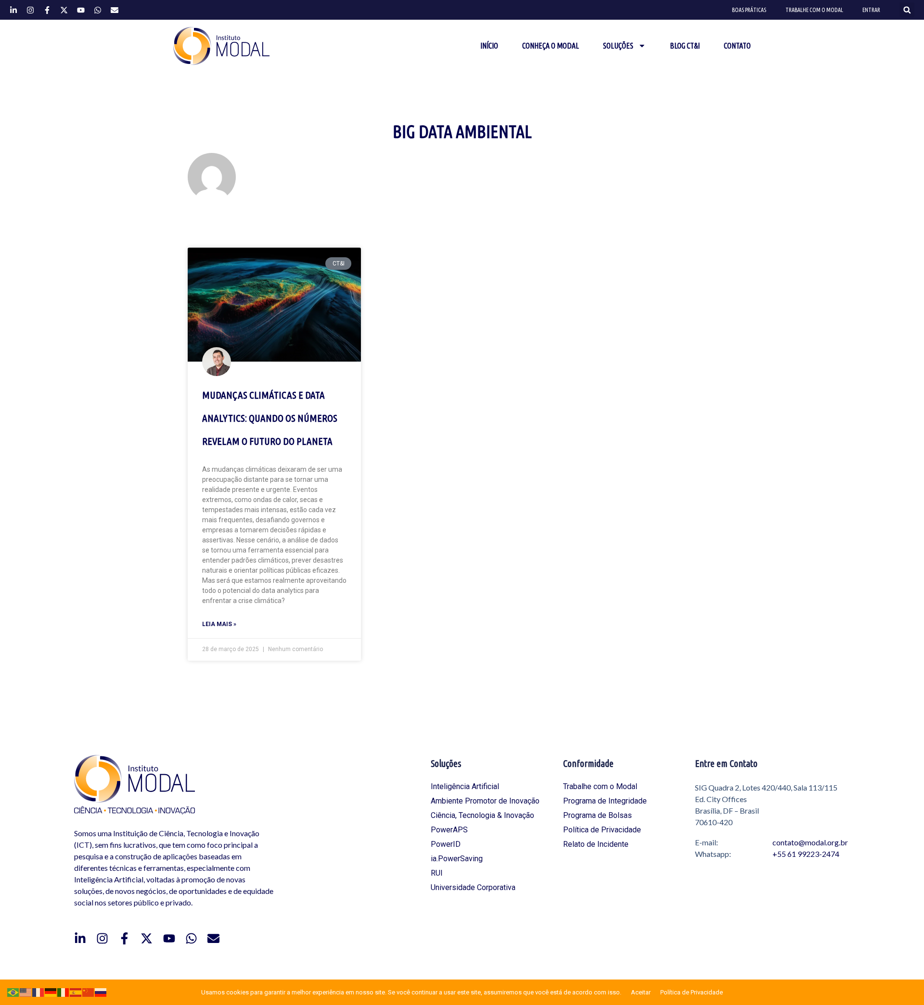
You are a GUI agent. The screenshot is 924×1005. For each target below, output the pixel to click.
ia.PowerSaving (457, 858)
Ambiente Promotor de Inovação (485, 800)
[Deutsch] (51, 991)
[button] (906, 9)
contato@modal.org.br (810, 842)
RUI (437, 873)
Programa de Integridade (605, 800)
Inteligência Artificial (465, 786)
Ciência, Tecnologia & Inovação (482, 815)
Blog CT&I (685, 45)
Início (489, 45)
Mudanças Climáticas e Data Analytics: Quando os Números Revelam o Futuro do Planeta (269, 418)
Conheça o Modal (550, 45)
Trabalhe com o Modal (814, 10)
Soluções (618, 45)
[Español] (76, 991)
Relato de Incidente (596, 844)
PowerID (446, 844)
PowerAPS (449, 829)
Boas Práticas (749, 10)
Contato (737, 45)
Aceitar (641, 992)
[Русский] (101, 991)
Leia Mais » (219, 624)
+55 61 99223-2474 (805, 853)
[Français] (38, 991)
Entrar (871, 10)
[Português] (13, 991)
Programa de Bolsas (597, 815)
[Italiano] (63, 991)
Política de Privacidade (602, 829)
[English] (26, 991)
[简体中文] (88, 991)
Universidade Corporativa (473, 887)
